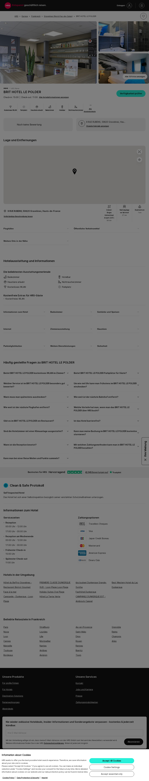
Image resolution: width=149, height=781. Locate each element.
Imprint (45, 778)
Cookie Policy (8, 778)
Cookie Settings (112, 767)
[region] (74, 765)
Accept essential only (112, 774)
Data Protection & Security (28, 778)
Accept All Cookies (111, 760)
